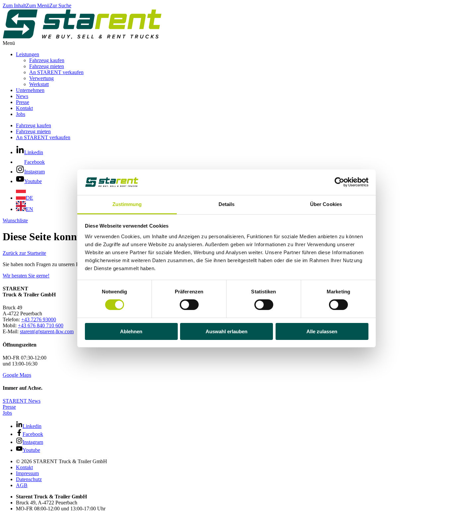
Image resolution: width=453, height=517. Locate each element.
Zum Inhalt (14, 5)
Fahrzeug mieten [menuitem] (46, 66)
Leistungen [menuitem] (27, 54)
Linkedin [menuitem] (33, 152)
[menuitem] (24, 198)
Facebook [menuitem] (34, 162)
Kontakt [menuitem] (24, 108)
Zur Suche (60, 5)
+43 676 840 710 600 (40, 325)
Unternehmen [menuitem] (30, 90)
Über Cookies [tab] (326, 204)
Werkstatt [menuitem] (39, 84)
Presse (9, 407)
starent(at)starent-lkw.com (47, 331)
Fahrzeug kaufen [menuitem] (46, 60)
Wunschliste (15, 220)
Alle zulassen (321, 331)
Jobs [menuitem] (20, 114)
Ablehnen (131, 331)
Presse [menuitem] (22, 102)
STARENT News (21, 401)
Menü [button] (9, 43)
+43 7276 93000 (38, 319)
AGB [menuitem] (22, 485)
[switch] (189, 304)
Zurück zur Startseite (24, 253)
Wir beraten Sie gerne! (26, 275)
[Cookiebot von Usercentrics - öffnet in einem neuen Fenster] (339, 182)
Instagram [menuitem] (34, 171)
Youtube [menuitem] (33, 181)
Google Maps (17, 375)
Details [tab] (227, 204)
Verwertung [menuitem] (41, 78)
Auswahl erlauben (226, 331)
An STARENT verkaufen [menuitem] (56, 72)
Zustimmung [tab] (127, 204)
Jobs (7, 413)
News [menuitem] (22, 96)
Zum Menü (37, 5)
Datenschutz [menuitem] (29, 479)
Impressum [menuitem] (27, 473)
